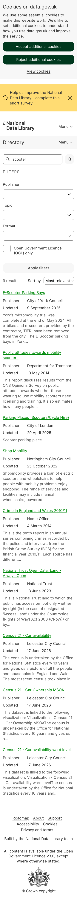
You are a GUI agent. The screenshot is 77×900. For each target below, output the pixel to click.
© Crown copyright (38, 891)
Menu (63, 126)
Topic (7, 205)
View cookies (38, 71)
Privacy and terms (37, 830)
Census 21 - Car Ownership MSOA (33, 690)
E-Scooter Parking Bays (24, 292)
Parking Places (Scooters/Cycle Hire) (36, 417)
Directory (13, 142)
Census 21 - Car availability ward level (37, 749)
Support (55, 818)
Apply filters (38, 268)
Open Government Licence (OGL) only (38, 250)
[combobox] (38, 194)
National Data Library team (49, 838)
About (38, 818)
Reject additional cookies (38, 59)
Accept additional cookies (38, 46)
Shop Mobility (15, 451)
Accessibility (28, 824)
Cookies (50, 824)
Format (9, 226)
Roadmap (21, 818)
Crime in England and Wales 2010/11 (35, 510)
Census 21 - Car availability (27, 635)
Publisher (11, 184)
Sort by (34, 281)
